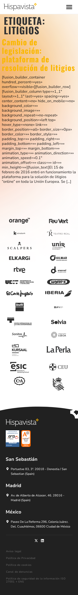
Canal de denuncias (19, 572)
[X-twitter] (36, 540)
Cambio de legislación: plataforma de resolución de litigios (38, 54)
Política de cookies (19, 565)
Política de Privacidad (20, 558)
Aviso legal (13, 551)
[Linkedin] (42, 540)
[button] (69, 7)
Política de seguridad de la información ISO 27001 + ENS (36, 580)
